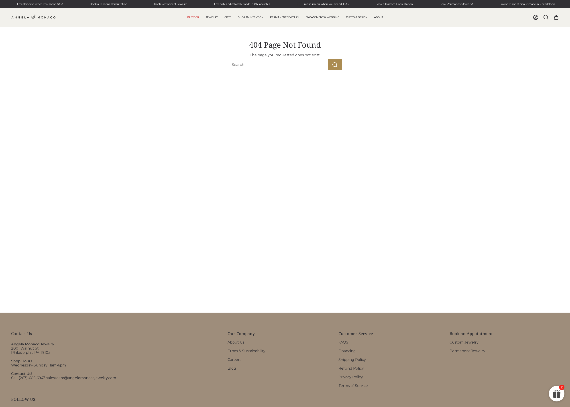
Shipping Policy (352, 360)
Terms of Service (353, 386)
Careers (234, 360)
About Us (236, 342)
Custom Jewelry (464, 342)
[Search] (335, 64)
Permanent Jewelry (467, 351)
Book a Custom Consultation (108, 4)
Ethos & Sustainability (246, 351)
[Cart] (556, 17)
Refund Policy (351, 368)
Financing (347, 351)
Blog (232, 368)
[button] (211, 17)
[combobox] (270, 64)
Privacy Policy (350, 377)
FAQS (343, 342)
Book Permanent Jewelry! (170, 4)
